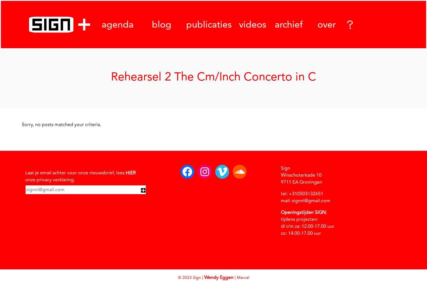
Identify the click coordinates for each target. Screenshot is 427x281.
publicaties (209, 24)
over (326, 24)
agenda (118, 24)
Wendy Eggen (219, 277)
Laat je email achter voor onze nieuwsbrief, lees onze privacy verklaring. (80, 176)
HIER (131, 172)
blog (161, 24)
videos (252, 24)
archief (289, 24)
